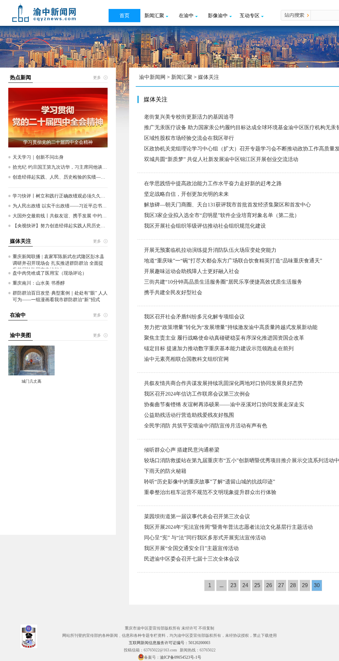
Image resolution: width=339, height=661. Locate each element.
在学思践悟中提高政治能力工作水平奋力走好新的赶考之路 (213, 183)
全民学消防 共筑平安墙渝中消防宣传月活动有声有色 (205, 425)
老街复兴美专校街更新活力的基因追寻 (189, 117)
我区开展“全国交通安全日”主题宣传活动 (191, 548)
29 (305, 585)
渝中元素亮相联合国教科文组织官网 (186, 359)
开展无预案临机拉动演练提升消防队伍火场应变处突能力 (210, 250)
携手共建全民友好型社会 (173, 292)
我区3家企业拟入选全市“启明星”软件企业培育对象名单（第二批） (222, 215)
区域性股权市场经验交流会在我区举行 (189, 138)
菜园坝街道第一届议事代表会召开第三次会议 (197, 516)
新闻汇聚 (154, 15)
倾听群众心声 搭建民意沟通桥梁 (181, 450)
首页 (124, 15)
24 (245, 585)
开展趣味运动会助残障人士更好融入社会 (191, 271)
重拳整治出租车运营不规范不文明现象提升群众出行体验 (210, 492)
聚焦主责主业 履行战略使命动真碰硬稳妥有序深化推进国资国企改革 (224, 338)
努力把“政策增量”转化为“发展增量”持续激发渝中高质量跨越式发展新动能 (230, 327)
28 (293, 585)
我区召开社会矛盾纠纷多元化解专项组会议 (194, 316)
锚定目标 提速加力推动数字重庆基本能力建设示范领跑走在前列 (219, 348)
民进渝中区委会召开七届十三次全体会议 (191, 559)
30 (317, 585)
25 (257, 585)
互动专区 (250, 15)
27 (281, 585)
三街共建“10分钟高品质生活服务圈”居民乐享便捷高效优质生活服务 (223, 282)
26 (269, 585)
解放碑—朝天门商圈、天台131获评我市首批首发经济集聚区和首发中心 (227, 204)
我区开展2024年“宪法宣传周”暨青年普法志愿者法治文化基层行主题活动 (228, 527)
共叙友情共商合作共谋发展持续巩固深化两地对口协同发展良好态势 (223, 383)
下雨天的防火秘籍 (165, 471)
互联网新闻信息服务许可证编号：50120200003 (169, 642)
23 (233, 585)
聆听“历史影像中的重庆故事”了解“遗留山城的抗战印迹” (209, 481)
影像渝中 (218, 15)
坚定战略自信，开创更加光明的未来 (186, 194)
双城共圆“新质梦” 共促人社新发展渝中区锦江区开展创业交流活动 (221, 159)
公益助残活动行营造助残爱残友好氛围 (189, 415)
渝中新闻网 (152, 77)
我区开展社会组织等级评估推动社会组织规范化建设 (205, 226)
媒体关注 (208, 77)
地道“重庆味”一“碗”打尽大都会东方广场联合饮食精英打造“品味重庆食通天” (233, 260)
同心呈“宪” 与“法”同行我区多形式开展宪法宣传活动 (205, 537)
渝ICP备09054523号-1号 (180, 657)
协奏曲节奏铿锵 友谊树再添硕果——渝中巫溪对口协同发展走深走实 (224, 404)
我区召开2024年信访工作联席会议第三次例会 (197, 394)
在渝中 (186, 15)
